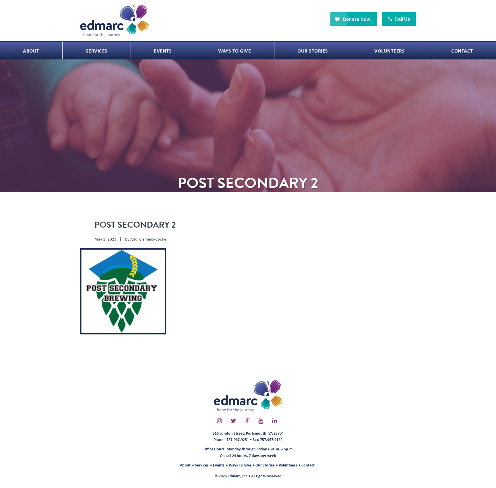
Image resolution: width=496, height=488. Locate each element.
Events (218, 465)
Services (202, 465)
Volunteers (288, 465)
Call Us (402, 19)
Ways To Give (240, 465)
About (185, 465)
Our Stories (264, 465)
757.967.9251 (237, 439)
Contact (308, 465)
